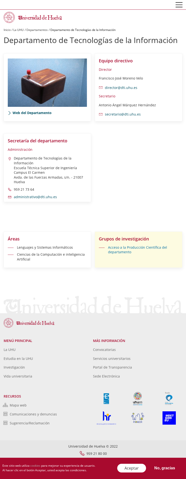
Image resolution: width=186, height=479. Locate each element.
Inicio (7, 30)
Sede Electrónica (106, 376)
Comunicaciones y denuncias (33, 414)
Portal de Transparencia (112, 367)
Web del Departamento (32, 112)
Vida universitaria (18, 376)
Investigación (14, 367)
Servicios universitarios (112, 358)
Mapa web (18, 405)
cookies (35, 466)
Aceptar (131, 468)
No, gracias (164, 468)
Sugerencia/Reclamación (30, 423)
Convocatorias (104, 349)
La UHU (18, 30)
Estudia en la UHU (18, 358)
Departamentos (37, 30)
